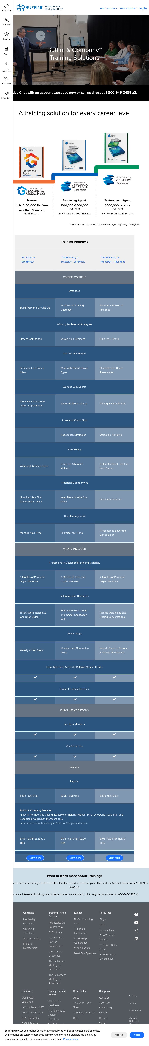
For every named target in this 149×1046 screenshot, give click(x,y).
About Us (104, 997)
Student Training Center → (74, 689)
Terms (132, 1003)
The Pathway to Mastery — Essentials (57, 965)
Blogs (103, 919)
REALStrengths (30, 1018)
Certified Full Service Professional (56, 941)
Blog (75, 1018)
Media (103, 924)
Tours (102, 1023)
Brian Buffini (6, 98)
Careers (103, 1018)
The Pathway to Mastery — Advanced (57, 979)
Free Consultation (108, 9)
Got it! (137, 1035)
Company (6, 84)
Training (6, 39)
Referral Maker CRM (33, 1012)
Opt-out (119, 1035)
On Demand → (74, 746)
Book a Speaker (127, 9)
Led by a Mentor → (74, 724)
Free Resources (6, 69)
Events (6, 54)
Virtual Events (82, 948)
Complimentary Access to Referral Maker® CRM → (74, 667)
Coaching (6, 10)
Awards (103, 1012)
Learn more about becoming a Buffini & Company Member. (54, 823)
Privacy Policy (70, 1039)
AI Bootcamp (56, 932)
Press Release (107, 930)
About (76, 997)
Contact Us (135, 1010)
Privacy (133, 995)
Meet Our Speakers (85, 953)
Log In (143, 8)
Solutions (6, 24)
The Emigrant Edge (84, 1012)
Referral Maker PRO (33, 1007)
